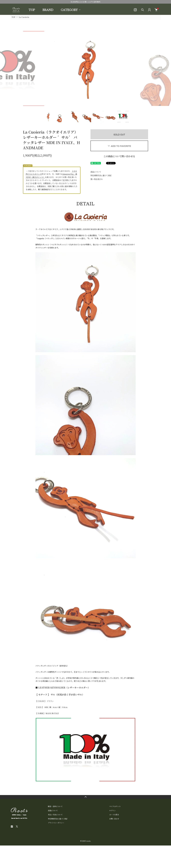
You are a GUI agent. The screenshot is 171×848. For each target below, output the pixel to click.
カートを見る (114, 814)
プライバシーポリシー (56, 823)
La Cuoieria (24, 17)
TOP (32, 10)
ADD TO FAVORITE (121, 146)
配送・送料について (55, 806)
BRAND (48, 10)
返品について (96, 172)
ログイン (112, 810)
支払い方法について (55, 814)
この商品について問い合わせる (119, 156)
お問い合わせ (114, 819)
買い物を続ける (97, 179)
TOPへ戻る (85, 797)
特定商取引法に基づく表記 (101, 175)
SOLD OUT (119, 134)
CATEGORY (69, 10)
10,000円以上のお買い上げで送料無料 (85, 1)
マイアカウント (115, 806)
